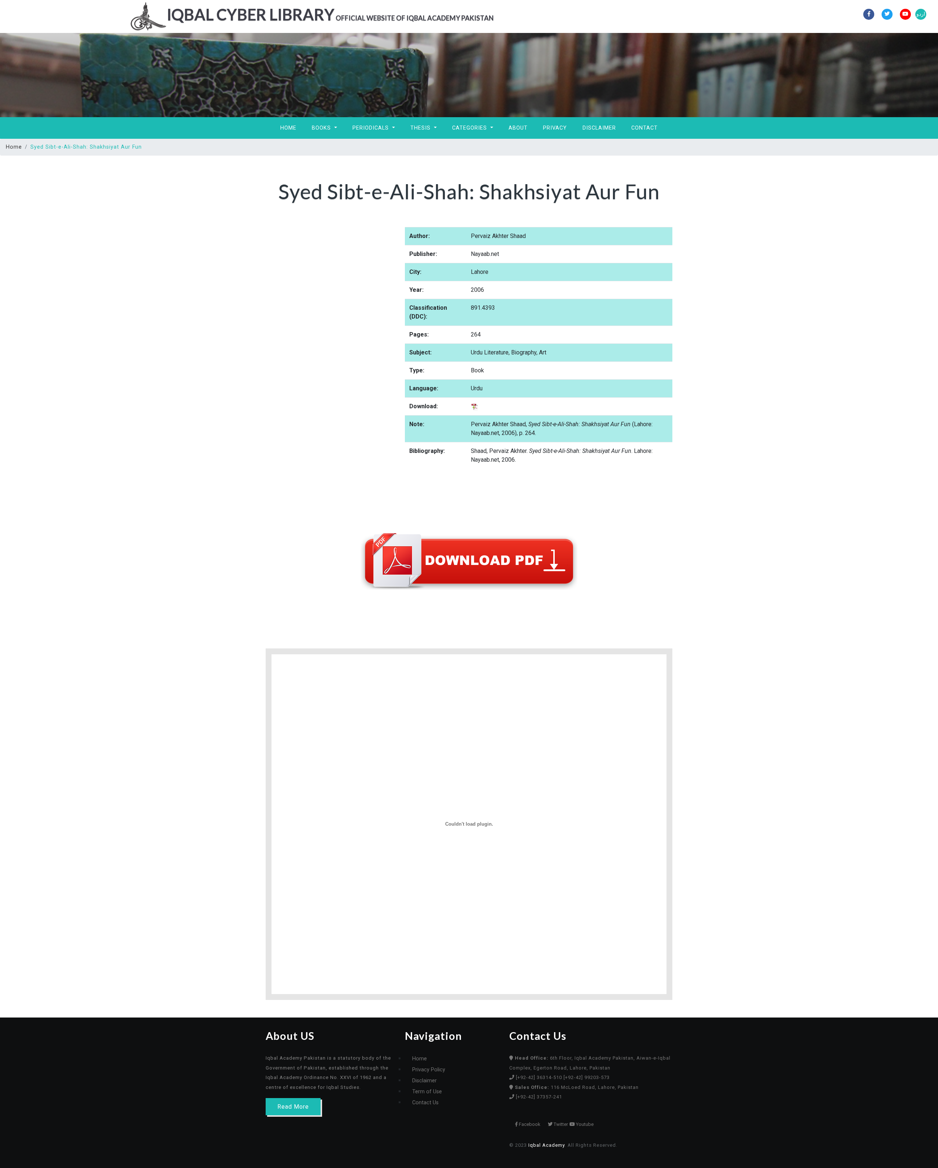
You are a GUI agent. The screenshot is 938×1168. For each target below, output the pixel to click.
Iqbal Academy (546, 1145)
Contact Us (425, 1103)
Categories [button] (470, 128)
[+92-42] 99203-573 (587, 1077)
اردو (920, 14)
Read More (293, 1106)
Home (288, 128)
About (518, 128)
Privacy (555, 128)
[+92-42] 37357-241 (539, 1097)
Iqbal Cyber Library (330, 14)
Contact (644, 128)
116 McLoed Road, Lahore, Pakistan (577, 1087)
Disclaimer (599, 128)
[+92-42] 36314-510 (540, 1077)
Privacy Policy (428, 1070)
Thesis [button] (421, 128)
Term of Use (427, 1092)
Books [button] (322, 128)
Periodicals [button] (371, 128)
